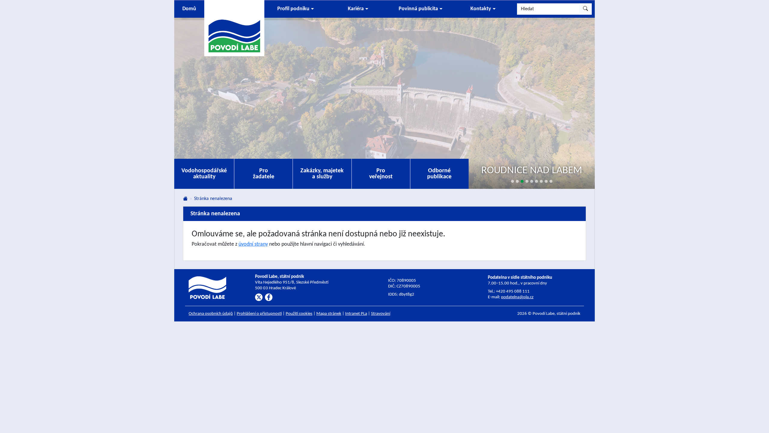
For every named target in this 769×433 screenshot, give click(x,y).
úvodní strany (253, 244)
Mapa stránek (328, 314)
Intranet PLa (356, 314)
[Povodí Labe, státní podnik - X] (259, 297)
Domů (189, 8)
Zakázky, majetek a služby (322, 174)
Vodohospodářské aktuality (204, 174)
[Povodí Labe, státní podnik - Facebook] (268, 297)
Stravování (380, 314)
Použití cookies (299, 314)
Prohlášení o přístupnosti (259, 314)
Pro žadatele (263, 174)
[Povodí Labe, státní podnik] (234, 27)
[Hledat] (585, 9)
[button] (295, 9)
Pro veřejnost (381, 174)
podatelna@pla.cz (517, 297)
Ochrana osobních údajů (211, 314)
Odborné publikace (439, 174)
